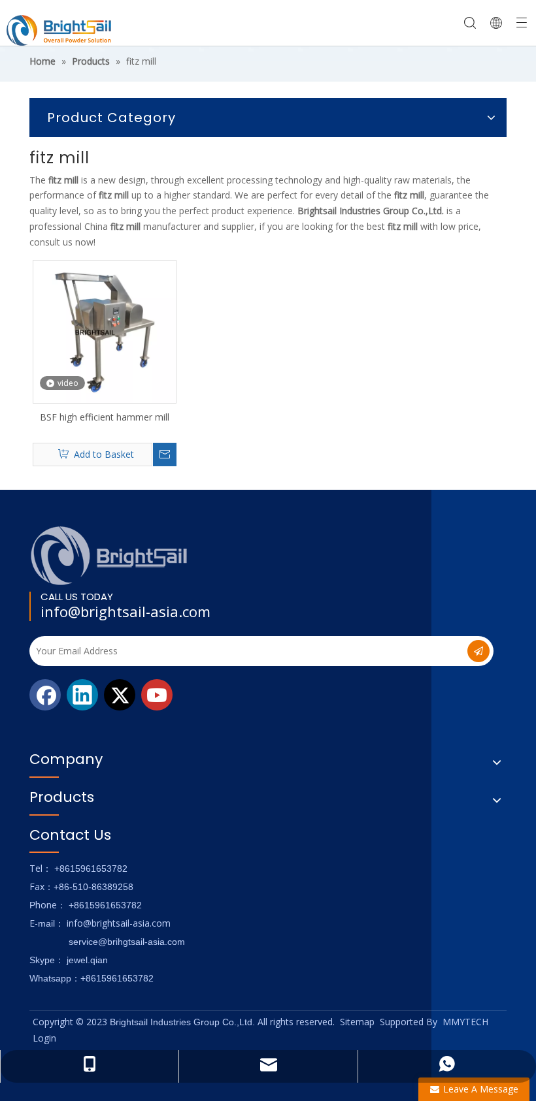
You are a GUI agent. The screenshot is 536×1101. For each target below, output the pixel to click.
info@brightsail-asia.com (125, 611)
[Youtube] (157, 694)
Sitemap (357, 1021)
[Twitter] (119, 694)
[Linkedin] (82, 694)
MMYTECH (465, 1021)
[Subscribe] (478, 651)
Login (44, 1038)
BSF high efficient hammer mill (104, 417)
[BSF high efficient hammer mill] (104, 330)
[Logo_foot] (109, 555)
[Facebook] (45, 694)
